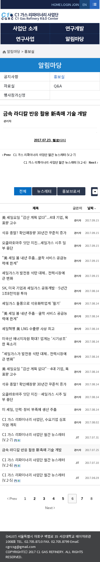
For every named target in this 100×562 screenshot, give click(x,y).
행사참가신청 (14, 95)
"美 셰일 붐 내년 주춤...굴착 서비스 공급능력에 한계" (34, 260)
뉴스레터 (44, 191)
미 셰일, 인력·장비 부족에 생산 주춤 (29, 409)
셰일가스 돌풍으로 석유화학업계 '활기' (31, 303)
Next (49, 508)
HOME (56, 4)
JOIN (75, 4)
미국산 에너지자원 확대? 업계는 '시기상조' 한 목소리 (34, 341)
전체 (22, 191)
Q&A (58, 85)
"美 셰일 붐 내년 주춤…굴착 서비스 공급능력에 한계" (34, 316)
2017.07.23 (42, 140)
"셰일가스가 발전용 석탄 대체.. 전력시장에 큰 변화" (34, 356)
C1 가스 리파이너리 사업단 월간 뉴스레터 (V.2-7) (33, 437)
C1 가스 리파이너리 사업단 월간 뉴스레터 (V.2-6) (33, 462)
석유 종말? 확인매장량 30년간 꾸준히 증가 (34, 232)
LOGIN (66, 4)
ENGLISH (84, 5)
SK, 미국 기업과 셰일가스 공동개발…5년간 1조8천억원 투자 (34, 290)
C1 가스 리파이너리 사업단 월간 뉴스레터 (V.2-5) (33, 477)
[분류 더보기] (95, 191)
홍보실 (59, 76)
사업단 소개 (25, 28)
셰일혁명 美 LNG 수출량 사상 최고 (28, 328)
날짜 (90, 208)
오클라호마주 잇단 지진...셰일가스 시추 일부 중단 (34, 245)
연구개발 (74, 28)
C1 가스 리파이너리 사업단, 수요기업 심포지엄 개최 (34, 422)
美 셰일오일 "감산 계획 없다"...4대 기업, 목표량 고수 (35, 220)
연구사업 (25, 38)
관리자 (7, 121)
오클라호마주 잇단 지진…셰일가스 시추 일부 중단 (34, 396)
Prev (12, 499)
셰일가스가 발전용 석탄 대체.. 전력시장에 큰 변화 (33, 275)
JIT (77, 437)
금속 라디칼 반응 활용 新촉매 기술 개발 (45, 113)
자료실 (9, 85)
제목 (36, 208)
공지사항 (11, 76)
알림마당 (74, 38)
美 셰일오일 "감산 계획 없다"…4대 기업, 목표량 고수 (35, 371)
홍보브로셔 (71, 191)
